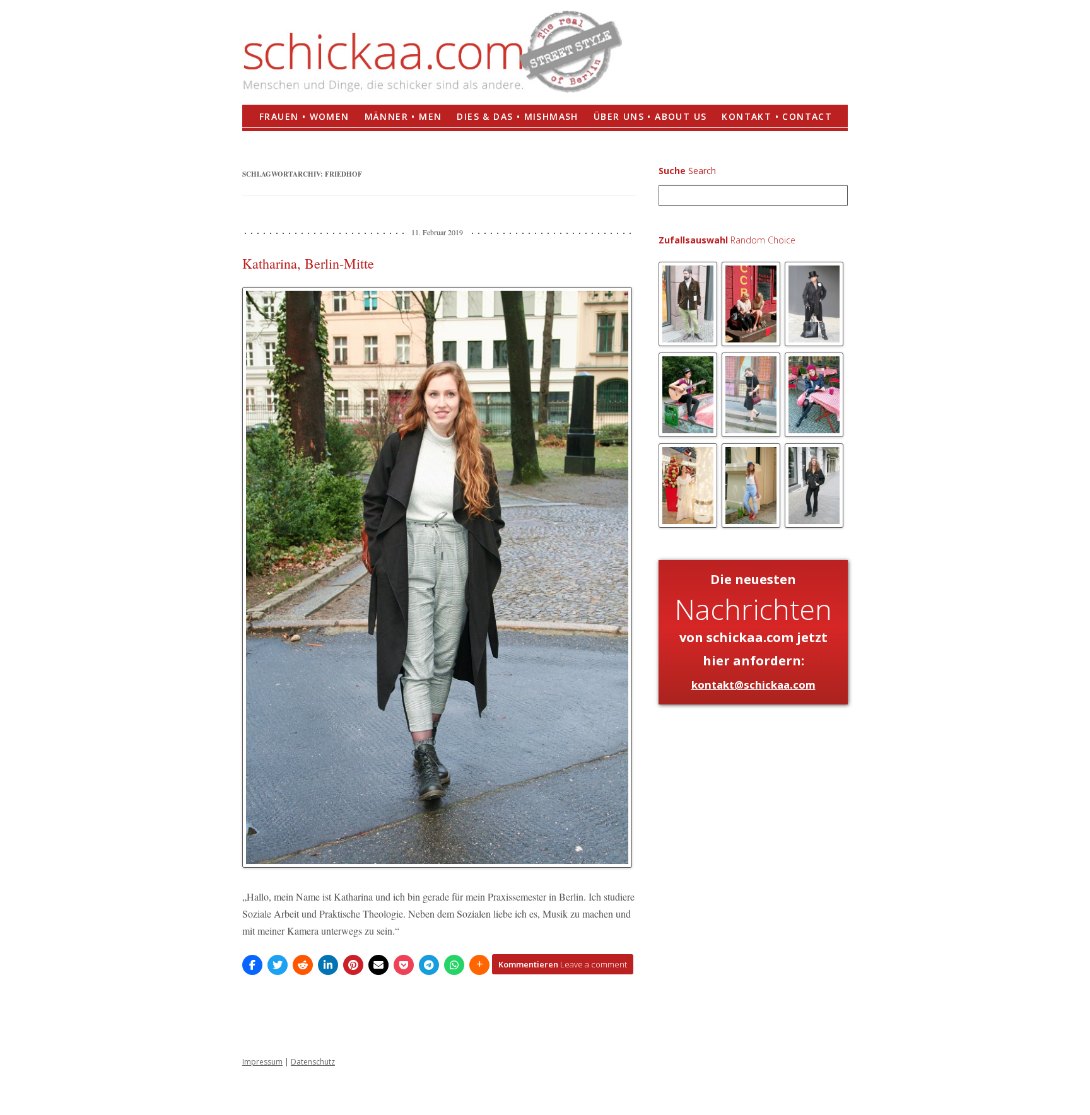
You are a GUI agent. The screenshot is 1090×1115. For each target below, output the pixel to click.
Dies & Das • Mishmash (517, 116)
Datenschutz (313, 1061)
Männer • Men (403, 116)
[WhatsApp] (454, 965)
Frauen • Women (304, 116)
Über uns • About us (650, 116)
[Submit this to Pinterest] (353, 965)
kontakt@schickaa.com (753, 684)
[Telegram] (429, 965)
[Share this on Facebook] (252, 965)
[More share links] (479, 965)
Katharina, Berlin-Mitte (308, 263)
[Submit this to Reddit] (303, 965)
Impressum (262, 1061)
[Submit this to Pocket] (404, 965)
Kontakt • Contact (777, 116)
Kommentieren (562, 964)
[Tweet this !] (277, 965)
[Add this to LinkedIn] (328, 965)
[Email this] (378, 965)
